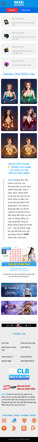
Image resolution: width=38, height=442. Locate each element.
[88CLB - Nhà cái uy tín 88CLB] (19, 3)
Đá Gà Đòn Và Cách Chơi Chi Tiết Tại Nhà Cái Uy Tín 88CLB (19, 269)
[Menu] (3, 3)
